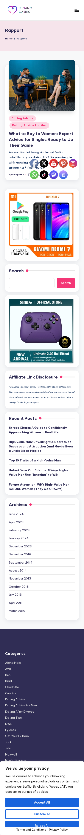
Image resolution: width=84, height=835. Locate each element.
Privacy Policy (58, 829)
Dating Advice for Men (29, 125)
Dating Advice (22, 118)
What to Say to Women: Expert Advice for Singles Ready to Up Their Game (41, 139)
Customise (42, 814)
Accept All (42, 802)
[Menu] (77, 10)
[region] (42, 798)
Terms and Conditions (31, 829)
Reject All (42, 826)
